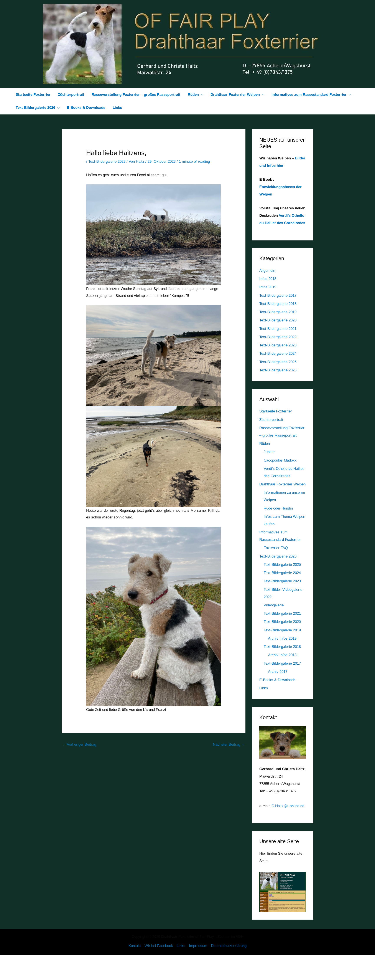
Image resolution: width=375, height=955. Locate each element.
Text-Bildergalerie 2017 (277, 295)
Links (263, 688)
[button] (201, 94)
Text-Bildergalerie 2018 (277, 304)
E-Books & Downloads (277, 680)
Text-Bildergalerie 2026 (277, 370)
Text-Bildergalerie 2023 (106, 161)
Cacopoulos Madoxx (280, 460)
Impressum (198, 946)
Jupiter (269, 452)
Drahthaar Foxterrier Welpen (282, 484)
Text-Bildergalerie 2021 (277, 329)
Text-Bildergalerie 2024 (277, 353)
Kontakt (134, 946)
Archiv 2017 (277, 672)
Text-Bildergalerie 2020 (277, 320)
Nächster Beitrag (229, 744)
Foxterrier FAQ (276, 548)
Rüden (264, 444)
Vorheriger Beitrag (79, 744)
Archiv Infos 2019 (282, 638)
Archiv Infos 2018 (282, 655)
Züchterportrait (271, 420)
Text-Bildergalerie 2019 (277, 312)
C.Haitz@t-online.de (287, 806)
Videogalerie (274, 605)
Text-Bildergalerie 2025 (277, 362)
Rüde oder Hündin (278, 508)
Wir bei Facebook (159, 946)
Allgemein (267, 270)
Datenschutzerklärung (229, 946)
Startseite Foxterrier (275, 411)
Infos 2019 (267, 287)
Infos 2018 (267, 279)
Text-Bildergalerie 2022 (277, 337)
